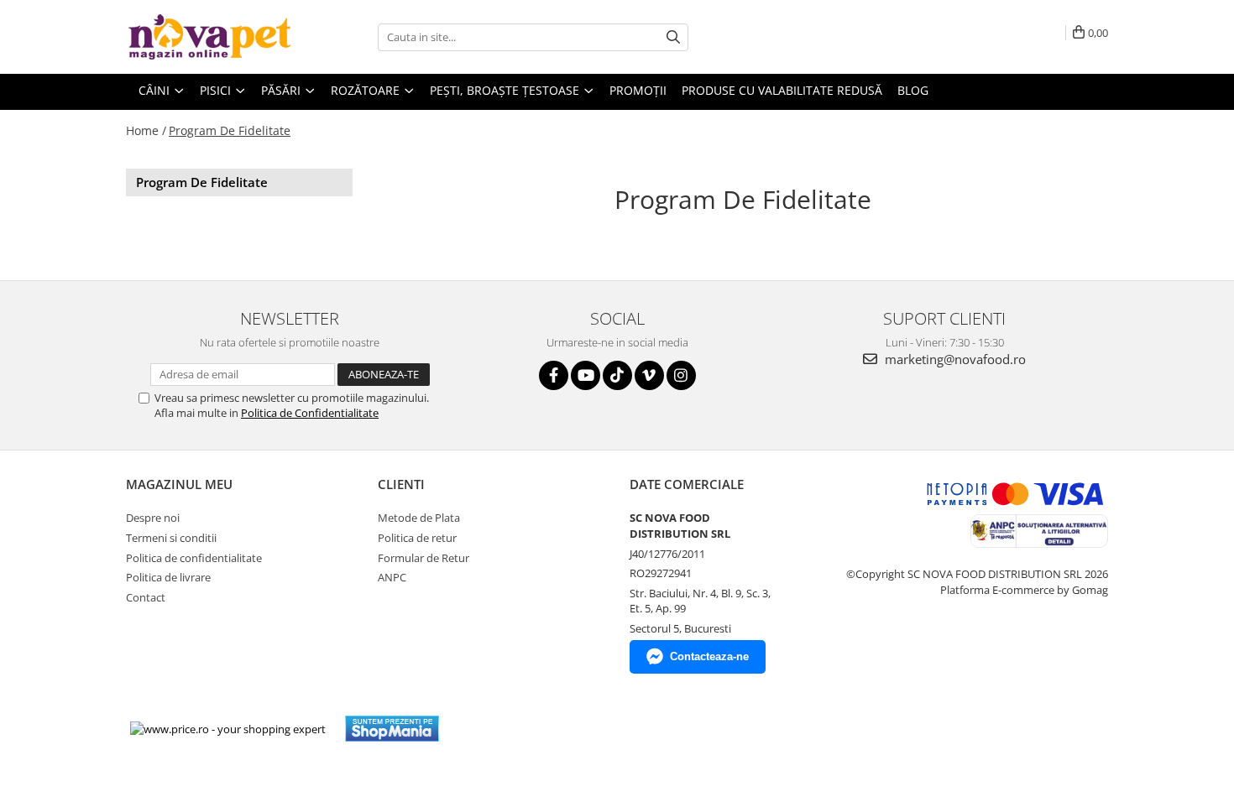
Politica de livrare (168, 577)
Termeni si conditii (171, 537)
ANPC (392, 577)
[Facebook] (553, 375)
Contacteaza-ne (709, 656)
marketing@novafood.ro (953, 359)
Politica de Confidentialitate (310, 412)
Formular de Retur (423, 557)
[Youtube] (585, 375)
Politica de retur (417, 537)
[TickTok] (617, 375)
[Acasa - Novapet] (210, 37)
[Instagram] (681, 375)
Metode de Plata (419, 517)
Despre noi (153, 517)
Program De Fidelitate (229, 130)
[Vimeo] (649, 375)
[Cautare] (673, 37)
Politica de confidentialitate (194, 557)
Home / (146, 130)
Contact (145, 597)
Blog (912, 90)
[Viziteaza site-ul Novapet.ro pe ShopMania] (392, 729)
